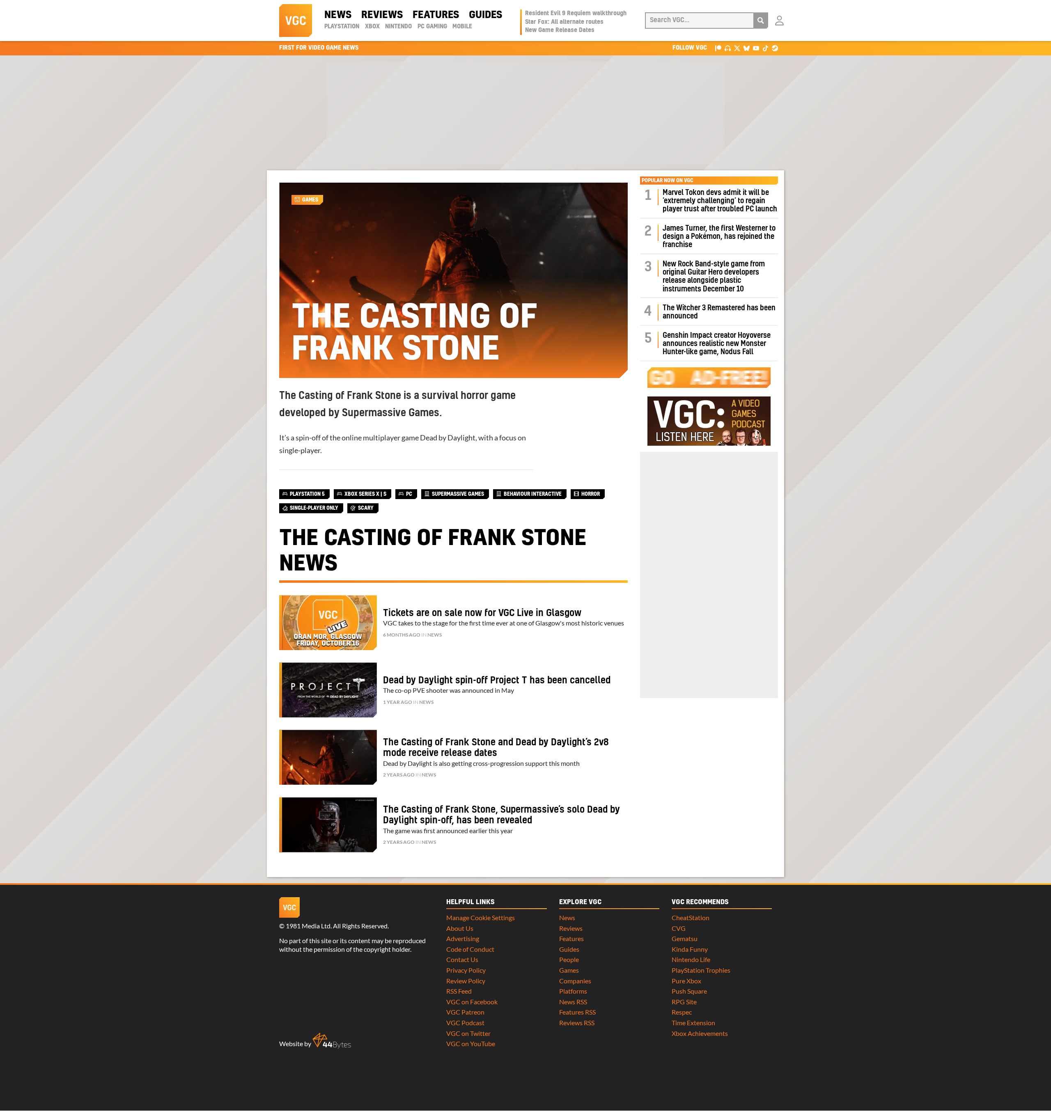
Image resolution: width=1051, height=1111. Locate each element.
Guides (485, 15)
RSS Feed (459, 991)
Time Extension (693, 1022)
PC (409, 494)
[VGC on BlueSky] (747, 48)
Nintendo (398, 27)
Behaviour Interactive (533, 494)
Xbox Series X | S (365, 494)
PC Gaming (432, 27)
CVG (679, 928)
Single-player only (314, 508)
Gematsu (685, 938)
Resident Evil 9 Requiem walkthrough (575, 13)
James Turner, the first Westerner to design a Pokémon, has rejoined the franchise (719, 237)
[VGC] (295, 20)
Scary (366, 508)
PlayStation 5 (307, 494)
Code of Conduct (470, 949)
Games (310, 199)
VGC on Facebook (472, 1002)
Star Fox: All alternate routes (564, 22)
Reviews (382, 15)
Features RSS (577, 1012)
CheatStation (690, 917)
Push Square (689, 991)
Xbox (372, 27)
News (337, 15)
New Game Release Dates (559, 30)
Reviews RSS (576, 1022)
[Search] (760, 20)
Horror (590, 494)
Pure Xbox (686, 981)
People (569, 959)
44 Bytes (331, 1041)
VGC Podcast (465, 1022)
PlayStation (341, 27)
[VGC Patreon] (718, 48)
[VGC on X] (737, 48)
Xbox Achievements (700, 1033)
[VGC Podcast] (728, 48)
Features (436, 15)
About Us (459, 928)
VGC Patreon (465, 1012)
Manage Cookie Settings (480, 917)
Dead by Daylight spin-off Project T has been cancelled (496, 680)
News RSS (573, 1002)
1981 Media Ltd (308, 926)
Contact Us (462, 959)
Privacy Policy (466, 970)
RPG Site (684, 1002)
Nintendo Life (691, 959)
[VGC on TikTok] (765, 48)
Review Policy (465, 981)
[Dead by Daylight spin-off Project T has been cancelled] (328, 689)
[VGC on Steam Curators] (775, 48)
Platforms (573, 991)
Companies (575, 981)
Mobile (462, 27)
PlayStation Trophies (701, 970)
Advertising (462, 938)
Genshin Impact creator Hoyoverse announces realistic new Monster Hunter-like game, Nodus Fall (717, 344)
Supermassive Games (458, 494)
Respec (682, 1012)
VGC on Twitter (468, 1033)
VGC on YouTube (470, 1043)
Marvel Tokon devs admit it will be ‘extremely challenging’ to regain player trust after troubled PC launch (720, 201)
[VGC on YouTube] (756, 48)
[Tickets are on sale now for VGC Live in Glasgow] (328, 622)
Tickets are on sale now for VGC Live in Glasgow (482, 613)
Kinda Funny (690, 949)
